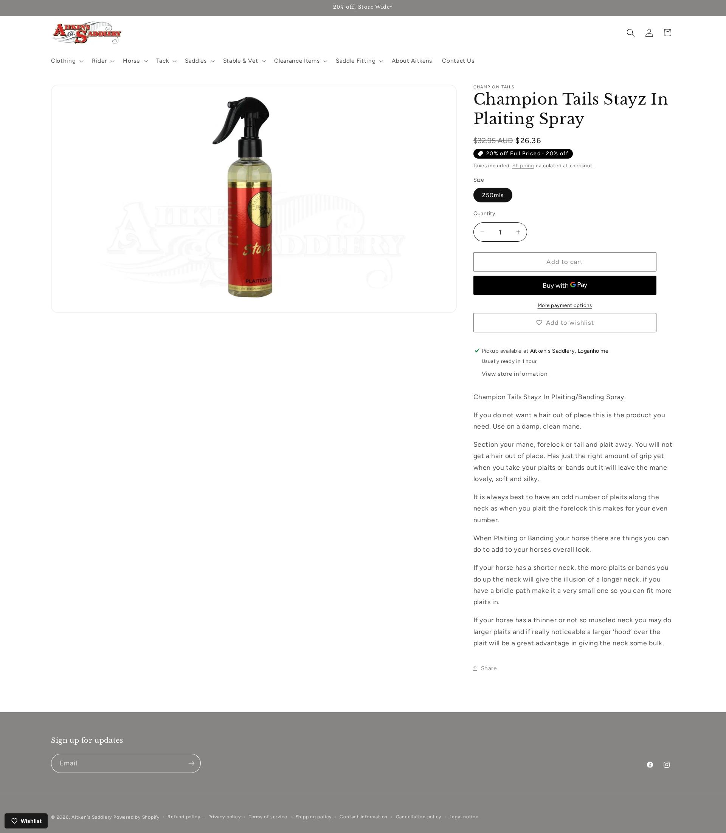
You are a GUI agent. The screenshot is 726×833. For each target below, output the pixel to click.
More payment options (565, 305)
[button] (66, 60)
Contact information (364, 816)
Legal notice (464, 816)
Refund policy (184, 816)
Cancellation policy (419, 816)
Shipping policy (314, 816)
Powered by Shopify (136, 817)
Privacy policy (224, 816)
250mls (493, 194)
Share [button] (489, 667)
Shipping (523, 165)
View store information (515, 373)
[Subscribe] (191, 763)
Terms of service (268, 816)
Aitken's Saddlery (91, 817)
